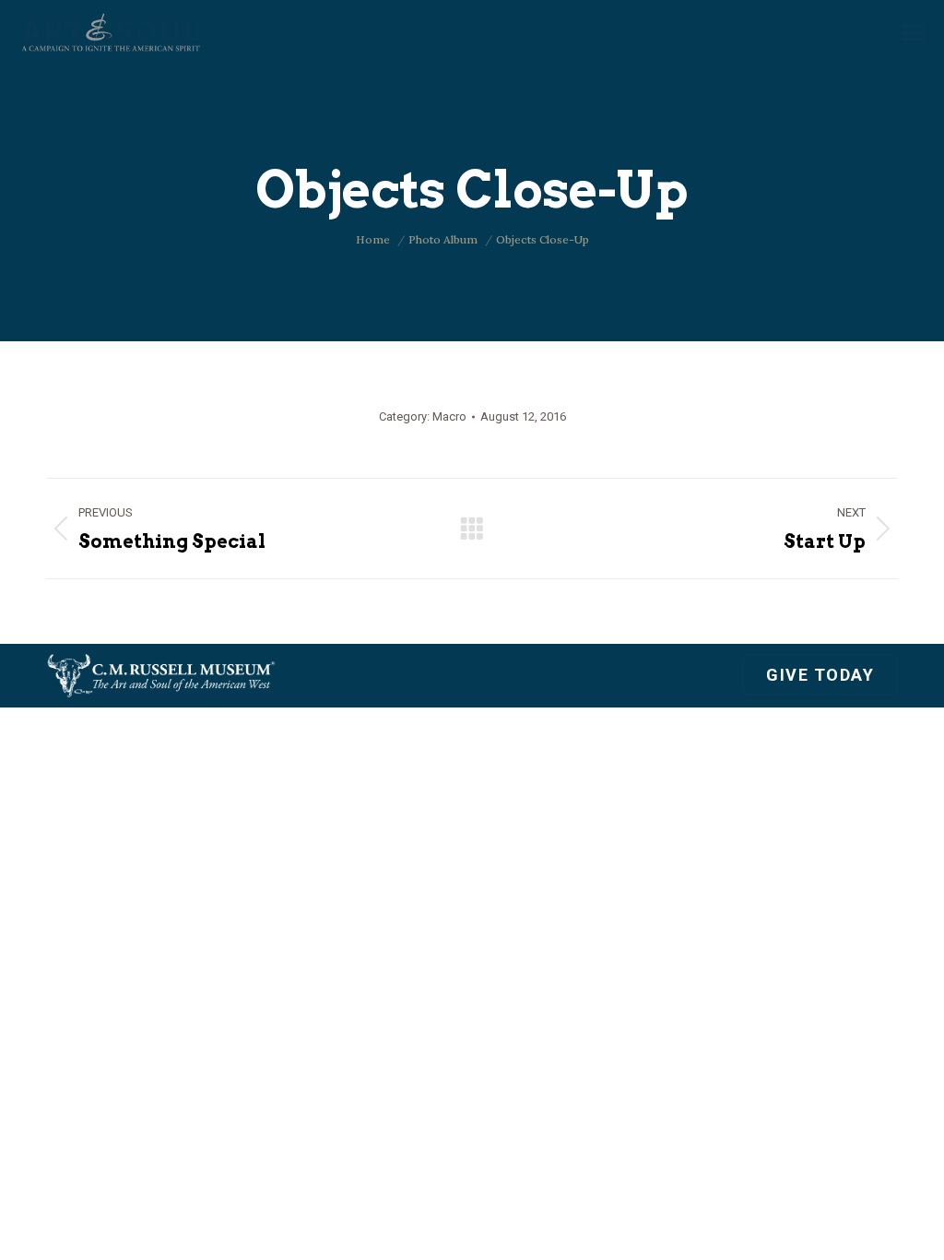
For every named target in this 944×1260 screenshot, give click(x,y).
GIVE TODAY (820, 674)
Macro (449, 416)
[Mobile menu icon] (914, 32)
